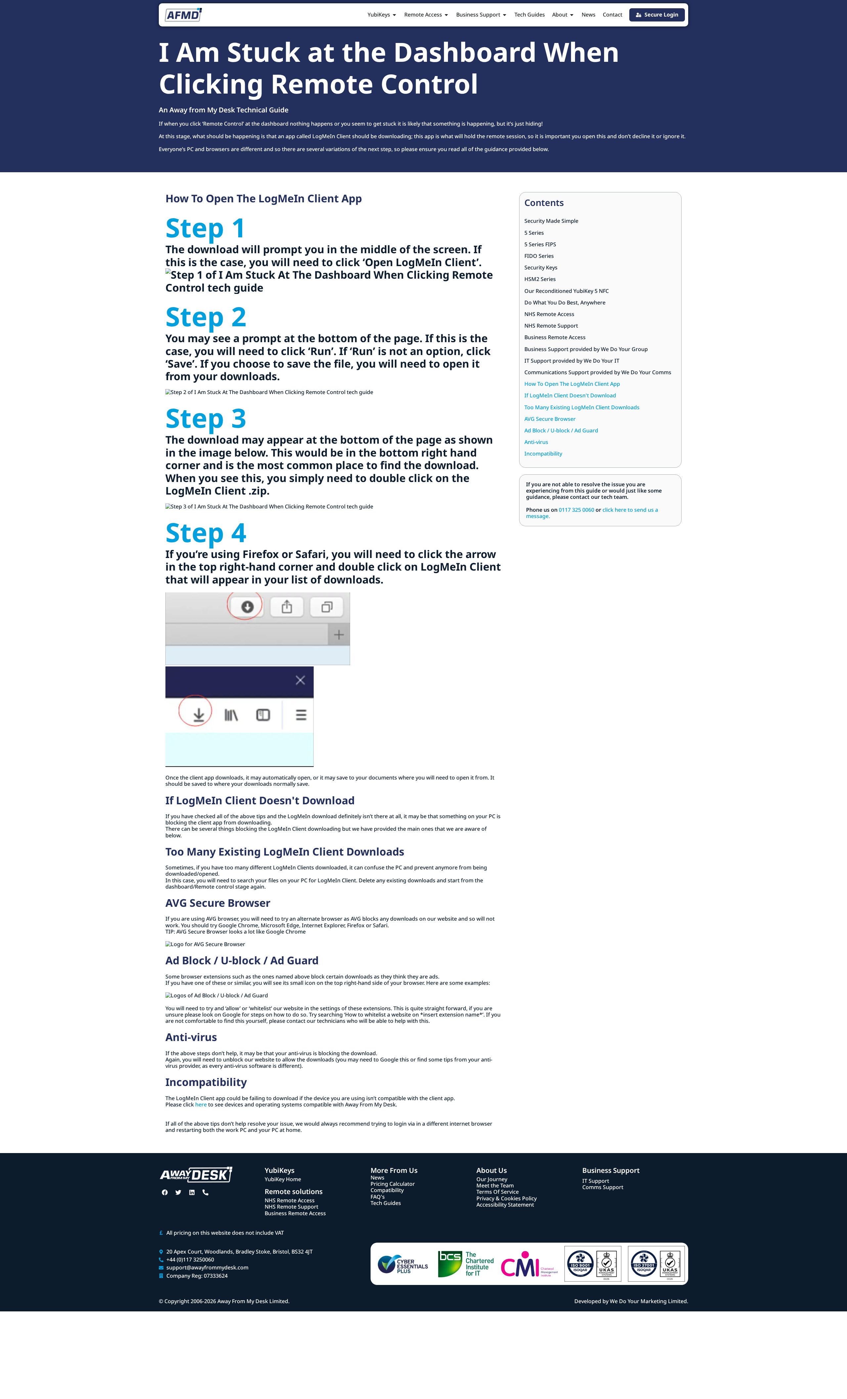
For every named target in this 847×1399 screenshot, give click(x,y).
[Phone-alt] (205, 1192)
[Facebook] (165, 1192)
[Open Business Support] (504, 15)
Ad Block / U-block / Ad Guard (561, 430)
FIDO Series (539, 256)
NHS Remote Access (549, 314)
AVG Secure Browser (550, 419)
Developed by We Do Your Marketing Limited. (631, 1301)
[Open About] (571, 15)
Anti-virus (536, 442)
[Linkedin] (192, 1192)
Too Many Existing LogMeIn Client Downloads (582, 407)
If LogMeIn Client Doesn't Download (570, 395)
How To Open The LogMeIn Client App (572, 384)
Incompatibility (543, 454)
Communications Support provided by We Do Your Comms (597, 372)
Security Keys (540, 267)
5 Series (534, 233)
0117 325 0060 (576, 509)
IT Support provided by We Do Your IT (571, 361)
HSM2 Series (540, 279)
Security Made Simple (551, 221)
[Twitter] (178, 1192)
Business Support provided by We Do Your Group (586, 349)
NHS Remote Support (551, 326)
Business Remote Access (555, 337)
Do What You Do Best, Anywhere (564, 303)
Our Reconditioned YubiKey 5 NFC (566, 291)
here (201, 1104)
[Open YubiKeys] (394, 15)
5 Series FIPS (540, 244)
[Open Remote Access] (446, 15)
